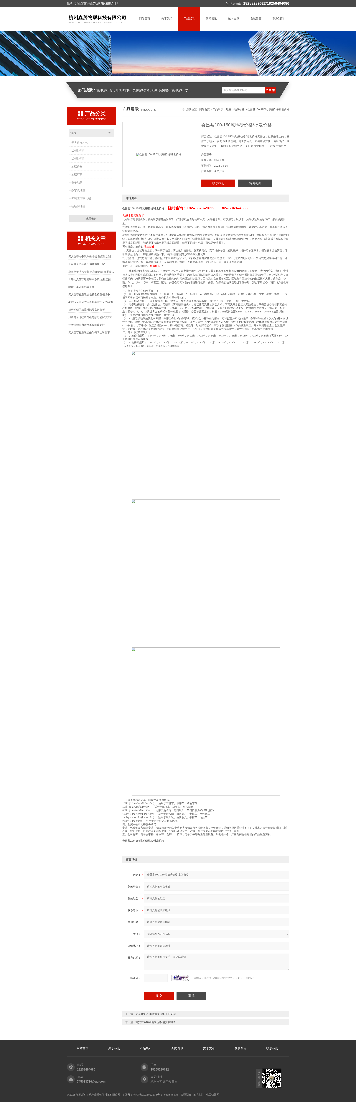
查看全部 (91, 218)
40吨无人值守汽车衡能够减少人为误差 (90, 302)
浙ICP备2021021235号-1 (147, 1094)
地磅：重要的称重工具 (81, 286)
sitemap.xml (171, 1094)
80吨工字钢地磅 (81, 198)
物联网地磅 (78, 206)
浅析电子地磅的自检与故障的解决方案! (90, 317)
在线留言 (255, 18)
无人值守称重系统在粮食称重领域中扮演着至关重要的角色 (91, 294)
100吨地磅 (77, 158)
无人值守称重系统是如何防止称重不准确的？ (91, 332)
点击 (109, 133)
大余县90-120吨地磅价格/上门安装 (156, 1014)
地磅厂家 (77, 174)
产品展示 (189, 18)
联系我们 (278, 18)
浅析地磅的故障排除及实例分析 (86, 309)
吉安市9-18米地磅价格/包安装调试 (155, 1022)
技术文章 (233, 18)
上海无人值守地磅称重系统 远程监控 (89, 279)
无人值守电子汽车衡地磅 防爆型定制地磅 (91, 256)
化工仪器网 (212, 1094)
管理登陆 (186, 1094)
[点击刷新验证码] (180, 978)
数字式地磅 (78, 190)
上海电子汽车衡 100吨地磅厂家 (86, 264)
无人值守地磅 (79, 142)
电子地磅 (77, 182)
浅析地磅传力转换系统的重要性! (87, 324)
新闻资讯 (211, 18)
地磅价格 (77, 166)
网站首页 (144, 18)
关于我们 (166, 18)
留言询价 (255, 183)
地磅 (73, 133)
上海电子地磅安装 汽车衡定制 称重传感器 (91, 271)
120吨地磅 (77, 150)
